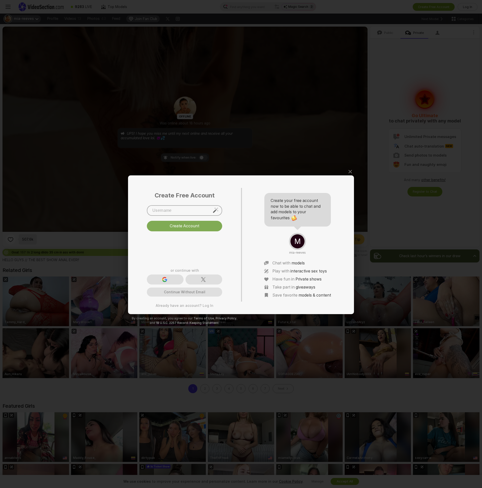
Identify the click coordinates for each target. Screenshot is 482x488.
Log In (208, 306)
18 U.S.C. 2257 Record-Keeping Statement (187, 323)
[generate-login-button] (216, 210)
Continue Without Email (184, 292)
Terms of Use (204, 318)
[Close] (350, 171)
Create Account (184, 246)
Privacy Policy (226, 318)
